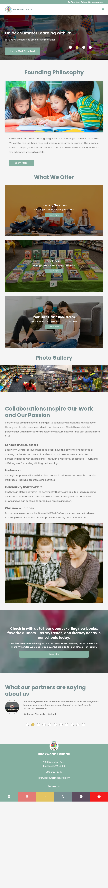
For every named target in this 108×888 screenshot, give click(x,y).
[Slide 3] (83, 47)
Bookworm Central (22, 9)
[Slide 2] (77, 47)
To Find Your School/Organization (85, 2)
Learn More (21, 162)
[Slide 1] (70, 47)
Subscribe (54, 654)
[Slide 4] (90, 47)
